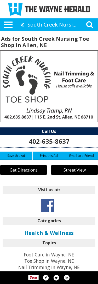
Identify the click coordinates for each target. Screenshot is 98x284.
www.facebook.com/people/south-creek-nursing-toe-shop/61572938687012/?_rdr (47, 205)
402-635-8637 (49, 141)
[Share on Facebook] (45, 277)
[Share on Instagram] (66, 277)
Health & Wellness (49, 232)
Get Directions (24, 170)
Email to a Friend (81, 155)
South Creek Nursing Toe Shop (54, 24)
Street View (75, 170)
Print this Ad (49, 155)
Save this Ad (16, 155)
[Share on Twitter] (56, 277)
